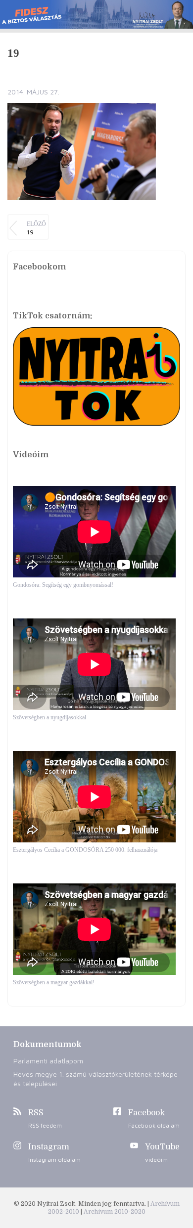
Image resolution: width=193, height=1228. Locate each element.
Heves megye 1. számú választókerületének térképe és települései (95, 1079)
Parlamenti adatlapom (48, 1060)
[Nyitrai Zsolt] (96, 14)
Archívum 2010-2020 (114, 1211)
